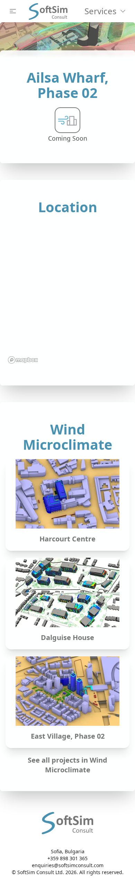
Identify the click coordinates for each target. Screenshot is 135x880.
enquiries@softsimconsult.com (68, 865)
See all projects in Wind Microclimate (67, 763)
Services (100, 11)
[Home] (48, 11)
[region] (67, 294)
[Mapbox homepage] (23, 360)
